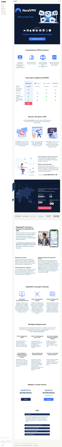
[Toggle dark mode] (58, 1)
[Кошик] (60, 1)
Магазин (2, 6)
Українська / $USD (36, 445)
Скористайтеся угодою (44, 208)
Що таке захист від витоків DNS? (32, 431)
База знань (3, 10)
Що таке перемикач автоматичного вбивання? (34, 425)
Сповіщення (3, 8)
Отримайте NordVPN (37, 39)
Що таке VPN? (28, 414)
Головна (2, 4)
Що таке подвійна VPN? (30, 434)
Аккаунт (2, 445)
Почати (26, 399)
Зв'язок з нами (3, 13)
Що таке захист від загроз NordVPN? (32, 428)
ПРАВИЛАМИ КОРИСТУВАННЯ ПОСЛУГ (26, 445)
